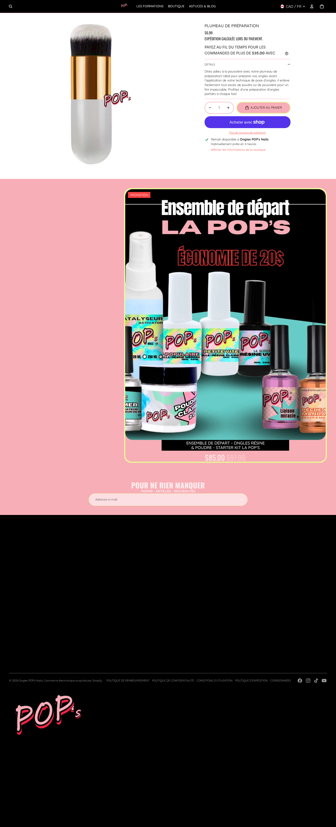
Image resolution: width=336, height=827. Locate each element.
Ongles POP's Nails (31, 680)
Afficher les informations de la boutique (238, 149)
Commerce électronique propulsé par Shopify (73, 680)
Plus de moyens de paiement (247, 132)
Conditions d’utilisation (214, 680)
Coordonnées (280, 680)
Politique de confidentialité (173, 680)
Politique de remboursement (128, 680)
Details (210, 64)
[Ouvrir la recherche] (10, 6)
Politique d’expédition (251, 680)
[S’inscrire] (241, 500)
